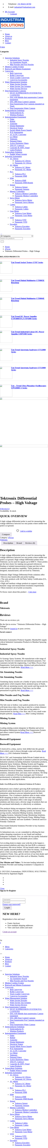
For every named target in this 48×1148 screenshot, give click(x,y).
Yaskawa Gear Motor (23, 1130)
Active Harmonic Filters (19, 1060)
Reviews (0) (30, 543)
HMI (12, 1095)
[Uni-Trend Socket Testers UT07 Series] (6, 273)
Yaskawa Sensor (21, 1103)
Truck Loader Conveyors (19, 994)
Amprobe (13, 1040)
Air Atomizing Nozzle (18, 979)
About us (8, 959)
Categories (9, 949)
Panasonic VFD (21, 1138)
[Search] (1, 233)
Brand (19, 543)
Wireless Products (17, 1031)
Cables (12, 1121)
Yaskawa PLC (20, 1090)
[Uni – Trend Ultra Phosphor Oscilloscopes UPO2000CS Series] (6, 396)
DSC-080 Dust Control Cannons (22, 1018)
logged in (13, 629)
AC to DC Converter (18, 1051)
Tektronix (4, 540)
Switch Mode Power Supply (21, 1046)
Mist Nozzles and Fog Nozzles (22, 981)
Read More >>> (27, 667)
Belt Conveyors (16, 989)
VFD (12, 1134)
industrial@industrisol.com (24, 7)
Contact (8, 966)
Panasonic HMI (21, 1092)
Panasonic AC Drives (23, 1079)
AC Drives (14, 1075)
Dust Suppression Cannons (15, 1007)
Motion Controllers (17, 1108)
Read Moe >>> (19, 714)
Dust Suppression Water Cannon (22, 1024)
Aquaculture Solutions (13, 1068)
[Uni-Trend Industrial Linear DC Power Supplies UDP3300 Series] (6, 342)
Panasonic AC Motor (23, 1086)
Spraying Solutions (12, 974)
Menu (7, 947)
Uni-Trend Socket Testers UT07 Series (27, 262)
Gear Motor (14, 1127)
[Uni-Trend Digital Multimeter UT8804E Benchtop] (6, 309)
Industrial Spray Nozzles (19, 976)
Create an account (9, 932)
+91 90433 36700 (24, 4)
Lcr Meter (14, 1053)
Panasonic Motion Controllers (26, 1112)
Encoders (13, 1140)
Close (2, 888)
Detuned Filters (16, 1057)
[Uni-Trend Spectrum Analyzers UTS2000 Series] (6, 360)
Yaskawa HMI (20, 1097)
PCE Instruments (16, 1049)
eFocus (7, 249)
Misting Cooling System (14, 983)
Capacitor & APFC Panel (20, 1064)
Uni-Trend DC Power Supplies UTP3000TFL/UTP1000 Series (24, 317)
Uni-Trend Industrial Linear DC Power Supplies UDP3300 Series (27, 333)
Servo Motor (15, 1114)
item (2, 47)
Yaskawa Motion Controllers (26, 1110)
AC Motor (14, 1081)
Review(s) (4, 509)
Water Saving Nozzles (18, 1000)
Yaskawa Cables (21, 1123)
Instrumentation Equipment (15, 1033)
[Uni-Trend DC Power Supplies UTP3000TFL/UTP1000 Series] (6, 327)
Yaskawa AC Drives (23, 1077)
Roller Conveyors (17, 992)
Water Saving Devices (18, 1005)
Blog (7, 964)
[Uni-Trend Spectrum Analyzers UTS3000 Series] (6, 378)
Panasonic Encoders (22, 1145)
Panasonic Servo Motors (24, 1119)
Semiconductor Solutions (14, 1027)
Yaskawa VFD (20, 1136)
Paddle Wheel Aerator (18, 1070)
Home (7, 247)
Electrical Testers (16, 1044)
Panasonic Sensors (22, 1105)
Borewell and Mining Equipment (18, 985)
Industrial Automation (13, 1073)
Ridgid (12, 1038)
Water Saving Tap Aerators (20, 1003)
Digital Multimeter (17, 1042)
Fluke (12, 1035)
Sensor (12, 1101)
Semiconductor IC (17, 1029)
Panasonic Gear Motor (23, 1132)
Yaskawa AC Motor (22, 1084)
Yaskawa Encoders (22, 1143)
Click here (32, 592)
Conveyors (9, 987)
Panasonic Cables (21, 1125)
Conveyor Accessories (18, 996)
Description (8, 543)
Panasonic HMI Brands (24, 1099)
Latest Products (16, 1066)
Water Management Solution (16, 998)
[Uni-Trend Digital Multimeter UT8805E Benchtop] (6, 291)
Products (8, 962)
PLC (12, 1088)
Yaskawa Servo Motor (23, 1116)
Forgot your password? (12, 904)
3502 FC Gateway (17, 1062)
